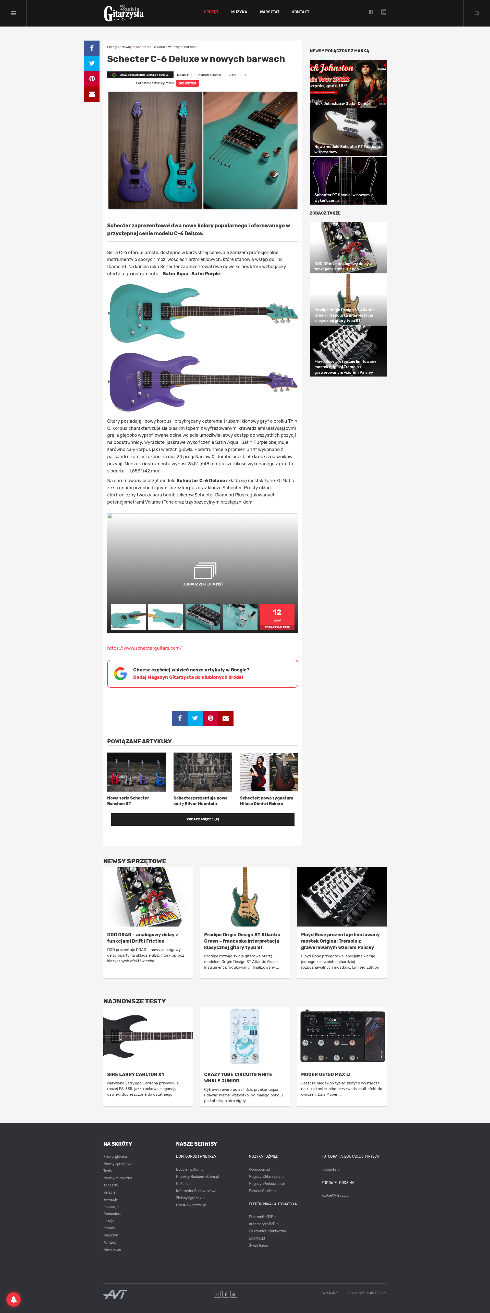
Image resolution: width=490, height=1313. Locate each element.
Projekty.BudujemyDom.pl (197, 1176)
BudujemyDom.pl (190, 1169)
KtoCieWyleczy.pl (335, 1195)
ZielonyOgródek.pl (190, 1198)
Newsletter (112, 1249)
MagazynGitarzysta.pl (266, 1176)
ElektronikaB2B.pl (263, 1217)
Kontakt (300, 12)
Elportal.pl (257, 1238)
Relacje (109, 1192)
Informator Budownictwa (196, 1191)
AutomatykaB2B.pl (264, 1224)
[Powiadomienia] (13, 1299)
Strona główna (115, 1157)
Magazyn (110, 1235)
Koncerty (110, 1185)
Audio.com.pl (259, 1169)
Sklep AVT (330, 1293)
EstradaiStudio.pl (262, 1191)
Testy (107, 1171)
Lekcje (108, 1221)
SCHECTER (188, 83)
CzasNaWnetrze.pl (191, 1205)
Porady (109, 1228)
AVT (373, 1293)
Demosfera (112, 1214)
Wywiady (110, 1199)
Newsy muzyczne (117, 1178)
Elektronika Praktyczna (267, 1231)
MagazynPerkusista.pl (267, 1184)
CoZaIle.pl (184, 1184)
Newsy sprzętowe (117, 1164)
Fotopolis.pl (331, 1169)
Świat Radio (258, 1245)
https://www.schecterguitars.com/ (144, 648)
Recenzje (111, 1207)
